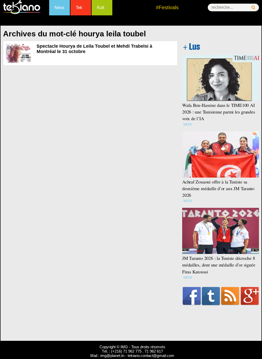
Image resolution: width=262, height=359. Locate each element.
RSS (230, 296)
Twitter (211, 296)
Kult (100, 7)
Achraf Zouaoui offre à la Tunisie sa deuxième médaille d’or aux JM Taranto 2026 (218, 188)
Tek (79, 7)
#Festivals (167, 7)
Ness (59, 7)
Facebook (191, 296)
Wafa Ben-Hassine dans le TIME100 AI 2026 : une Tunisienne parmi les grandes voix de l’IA (218, 111)
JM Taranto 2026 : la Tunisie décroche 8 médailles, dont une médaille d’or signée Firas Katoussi (218, 264)
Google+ (250, 296)
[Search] (253, 7)
